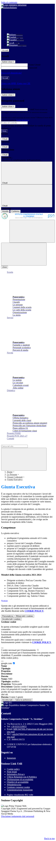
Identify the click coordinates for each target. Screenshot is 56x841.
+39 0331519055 (19, 726)
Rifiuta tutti (24, 616)
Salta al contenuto (9, 2)
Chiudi (4, 139)
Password (32, 67)
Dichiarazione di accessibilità (20, 779)
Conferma (15, 211)
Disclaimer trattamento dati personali (17, 816)
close (4, 267)
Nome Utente (34, 64)
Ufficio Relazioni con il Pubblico (22, 777)
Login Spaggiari (23, 120)
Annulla (5, 211)
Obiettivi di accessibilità (17, 782)
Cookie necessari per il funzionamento (18, 650)
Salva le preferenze (23, 700)
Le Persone (12, 474)
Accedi (5, 50)
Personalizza (7, 616)
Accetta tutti (11, 619)
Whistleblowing (14, 784)
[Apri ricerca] (32, 231)
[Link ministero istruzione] (14, 5)
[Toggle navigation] (24, 254)
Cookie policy (13, 769)
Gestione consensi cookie (18, 787)
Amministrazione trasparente (20, 790)
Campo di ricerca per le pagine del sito (18, 443)
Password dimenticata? (11, 73)
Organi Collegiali (15, 477)
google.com (6, 663)
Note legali (12, 771)
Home (9, 472)
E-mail (31, 109)
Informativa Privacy (16, 774)
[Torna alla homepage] (28, 216)
